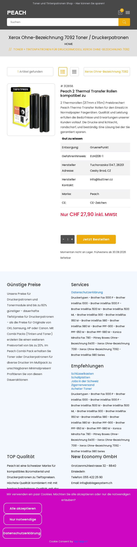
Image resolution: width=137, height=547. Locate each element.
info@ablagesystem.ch (95, 483)
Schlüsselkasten (82, 374)
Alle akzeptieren (23, 508)
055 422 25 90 (92, 477)
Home (68, 44)
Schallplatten (80, 377)
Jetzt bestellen (96, 239)
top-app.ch (81, 541)
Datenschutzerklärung (87, 292)
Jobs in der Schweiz (84, 381)
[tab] (62, 71)
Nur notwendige (23, 519)
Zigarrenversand (82, 385)
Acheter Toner (81, 389)
